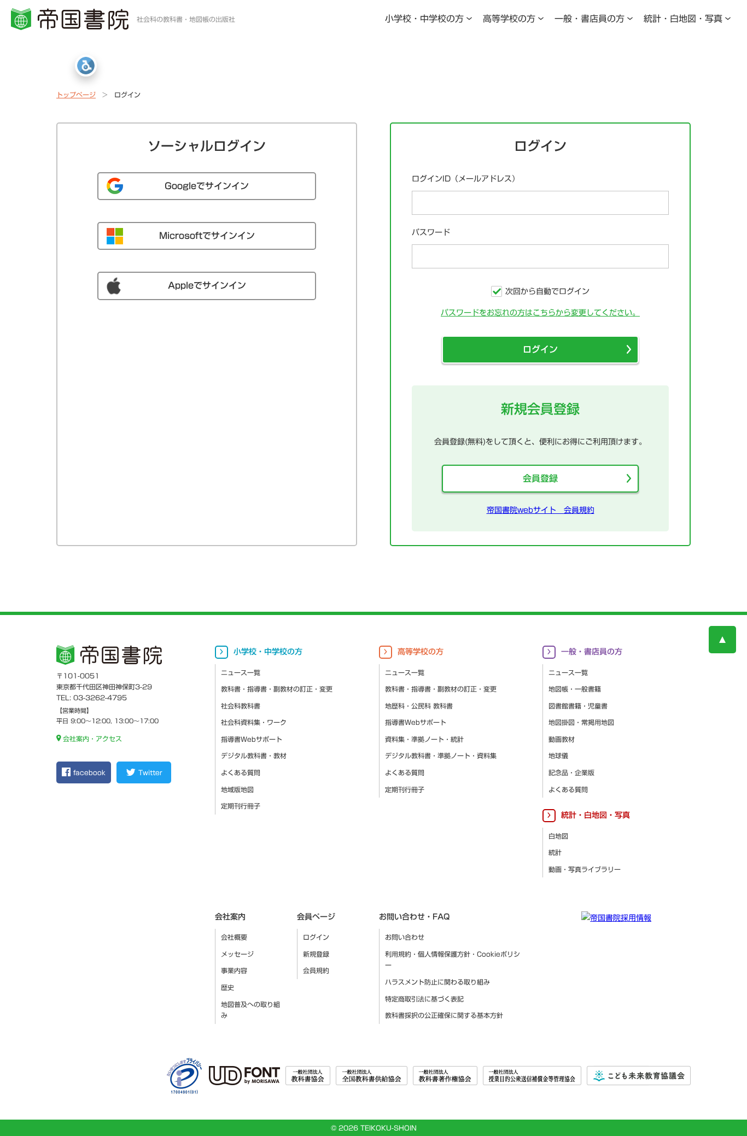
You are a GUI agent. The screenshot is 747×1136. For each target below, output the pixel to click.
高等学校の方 (509, 18)
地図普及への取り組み (250, 1010)
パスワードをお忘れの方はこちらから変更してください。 (540, 313)
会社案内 (230, 917)
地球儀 (558, 755)
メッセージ (237, 954)
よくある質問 (240, 772)
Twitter (150, 772)
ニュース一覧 (240, 672)
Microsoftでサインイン (207, 235)
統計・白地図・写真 (683, 18)
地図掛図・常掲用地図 (581, 722)
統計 (555, 852)
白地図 (558, 836)
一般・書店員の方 (590, 18)
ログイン (540, 349)
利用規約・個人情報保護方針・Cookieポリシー (452, 960)
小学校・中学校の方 (424, 18)
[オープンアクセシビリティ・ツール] (86, 66)
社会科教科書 (240, 705)
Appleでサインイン (207, 285)
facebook (89, 772)
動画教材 (561, 739)
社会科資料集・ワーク (254, 722)
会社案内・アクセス (92, 738)
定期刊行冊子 (240, 806)
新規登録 (316, 954)
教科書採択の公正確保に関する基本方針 (444, 1015)
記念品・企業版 (571, 772)
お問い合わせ (404, 937)
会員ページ (316, 917)
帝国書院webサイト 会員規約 (540, 510)
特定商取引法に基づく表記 (424, 999)
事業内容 (234, 970)
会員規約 (316, 970)
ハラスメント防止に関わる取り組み (437, 982)
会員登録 (540, 478)
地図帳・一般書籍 (574, 689)
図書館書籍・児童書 (578, 705)
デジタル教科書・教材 (254, 755)
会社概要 (234, 937)
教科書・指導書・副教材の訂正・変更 (276, 689)
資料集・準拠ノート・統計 (424, 739)
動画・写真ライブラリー (584, 869)
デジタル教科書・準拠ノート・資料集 (441, 755)
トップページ (76, 94)
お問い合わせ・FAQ (414, 917)
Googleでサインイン (207, 185)
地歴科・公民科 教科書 (419, 705)
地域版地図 (237, 789)
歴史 (227, 987)
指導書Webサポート (251, 739)
